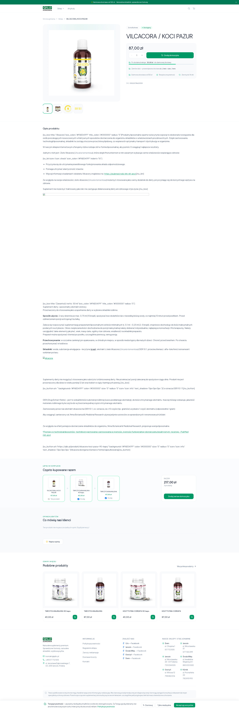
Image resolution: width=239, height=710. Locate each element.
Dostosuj (149, 705)
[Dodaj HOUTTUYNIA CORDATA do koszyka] (192, 617)
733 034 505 (170, 665)
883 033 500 (188, 665)
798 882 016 (170, 676)
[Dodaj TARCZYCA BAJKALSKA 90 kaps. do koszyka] (75, 617)
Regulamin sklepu (90, 648)
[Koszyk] (194, 8)
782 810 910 (188, 678)
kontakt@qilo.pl (52, 656)
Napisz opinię (54, 541)
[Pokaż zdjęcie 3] (67, 108)
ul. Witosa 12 (170, 672)
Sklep (59, 8)
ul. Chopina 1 (170, 646)
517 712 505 (170, 649)
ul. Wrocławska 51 (189, 647)
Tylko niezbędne (164, 705)
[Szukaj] (189, 8)
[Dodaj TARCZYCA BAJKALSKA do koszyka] (114, 617)
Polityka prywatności (91, 643)
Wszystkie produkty (185, 566)
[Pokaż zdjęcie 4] (78, 108)
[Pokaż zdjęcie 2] (57, 108)
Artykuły (71, 8)
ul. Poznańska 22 (188, 673)
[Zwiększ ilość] (142, 55)
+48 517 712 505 (52, 660)
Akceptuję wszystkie (184, 705)
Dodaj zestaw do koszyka (178, 496)
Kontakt (86, 661)
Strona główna (49, 19)
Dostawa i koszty (90, 657)
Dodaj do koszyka (171, 55)
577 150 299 (188, 652)
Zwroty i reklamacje (91, 652)
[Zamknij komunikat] (236, 2)
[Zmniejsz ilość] (131, 55)
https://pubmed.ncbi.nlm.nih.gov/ (120, 173)
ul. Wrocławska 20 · (171, 660)
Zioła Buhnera (133, 28)
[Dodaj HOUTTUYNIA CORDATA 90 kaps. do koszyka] (153, 617)
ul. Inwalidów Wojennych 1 (188, 660)
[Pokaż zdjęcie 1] (47, 108)
